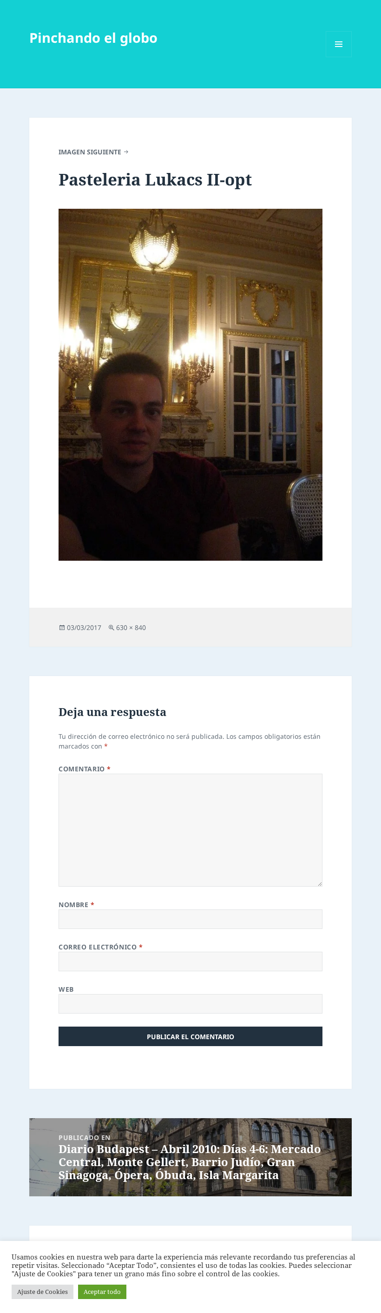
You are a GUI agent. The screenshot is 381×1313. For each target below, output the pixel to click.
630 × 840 (131, 627)
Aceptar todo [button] (102, 1291)
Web (66, 989)
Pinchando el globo (93, 37)
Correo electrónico (101, 946)
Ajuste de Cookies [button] (42, 1291)
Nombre (76, 904)
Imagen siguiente (90, 151)
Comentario (85, 768)
